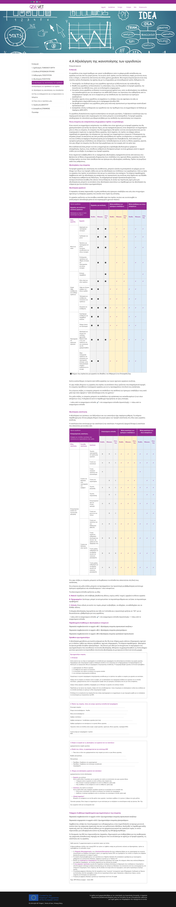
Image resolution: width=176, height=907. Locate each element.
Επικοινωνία (143, 7)
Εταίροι (128, 7)
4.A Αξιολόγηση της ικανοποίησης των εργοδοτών (47, 82)
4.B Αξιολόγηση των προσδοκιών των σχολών (46, 86)
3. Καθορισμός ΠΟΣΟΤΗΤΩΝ (42, 75)
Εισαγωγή (35, 64)
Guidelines (111, 7)
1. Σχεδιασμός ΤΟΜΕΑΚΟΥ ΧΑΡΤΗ (43, 68)
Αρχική (103, 7)
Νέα (135, 7)
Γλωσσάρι (35, 112)
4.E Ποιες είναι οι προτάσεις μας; (42, 101)
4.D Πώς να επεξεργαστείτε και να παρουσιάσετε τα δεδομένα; (48, 95)
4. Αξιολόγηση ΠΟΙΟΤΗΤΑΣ (41, 79)
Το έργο (120, 7)
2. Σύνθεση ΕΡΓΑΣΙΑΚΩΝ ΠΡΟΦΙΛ (43, 71)
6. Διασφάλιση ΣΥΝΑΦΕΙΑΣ (41, 109)
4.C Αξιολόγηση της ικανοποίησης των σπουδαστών (48, 90)
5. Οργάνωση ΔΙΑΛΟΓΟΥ (40, 105)
